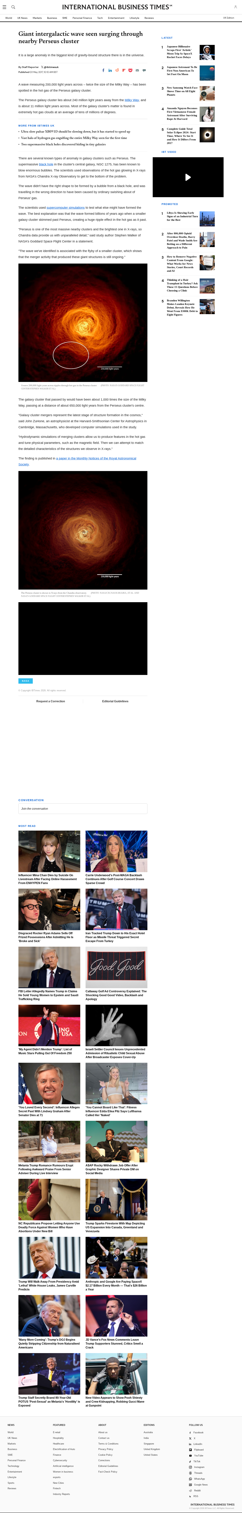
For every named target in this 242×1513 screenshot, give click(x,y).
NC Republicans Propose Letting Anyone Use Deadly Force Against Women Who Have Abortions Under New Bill (49, 1227)
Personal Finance (82, 18)
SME (64, 18)
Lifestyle (134, 18)
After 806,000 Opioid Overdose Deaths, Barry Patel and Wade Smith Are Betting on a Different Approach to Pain (182, 240)
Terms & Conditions (108, 1443)
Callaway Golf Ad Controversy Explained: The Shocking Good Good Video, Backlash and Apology (116, 995)
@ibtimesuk (51, 67)
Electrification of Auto (64, 1449)
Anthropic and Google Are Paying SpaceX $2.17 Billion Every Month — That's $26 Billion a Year (116, 1285)
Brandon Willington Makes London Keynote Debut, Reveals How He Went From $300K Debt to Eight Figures (182, 307)
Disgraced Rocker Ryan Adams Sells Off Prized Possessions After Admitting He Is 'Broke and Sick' (45, 937)
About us (103, 1432)
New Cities (58, 1483)
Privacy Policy (105, 1449)
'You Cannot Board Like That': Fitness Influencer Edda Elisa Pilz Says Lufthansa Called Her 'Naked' (113, 1111)
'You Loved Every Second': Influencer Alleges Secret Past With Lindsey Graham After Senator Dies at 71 (49, 1111)
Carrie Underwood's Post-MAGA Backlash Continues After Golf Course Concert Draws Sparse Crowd (115, 879)
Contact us (103, 1438)
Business (52, 18)
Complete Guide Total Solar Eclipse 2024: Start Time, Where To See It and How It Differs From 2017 (181, 135)
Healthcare (58, 1443)
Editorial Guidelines (115, 701)
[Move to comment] (144, 70)
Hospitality (58, 1438)
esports (57, 1477)
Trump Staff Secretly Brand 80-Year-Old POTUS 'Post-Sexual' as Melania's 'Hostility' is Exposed (49, 1401)
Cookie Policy (105, 1455)
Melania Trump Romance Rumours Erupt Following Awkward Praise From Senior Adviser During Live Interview (45, 1169)
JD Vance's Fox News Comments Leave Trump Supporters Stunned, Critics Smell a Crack (114, 1343)
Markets (37, 18)
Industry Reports (61, 1494)
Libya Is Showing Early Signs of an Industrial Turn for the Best (182, 216)
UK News (22, 18)
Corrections (104, 1460)
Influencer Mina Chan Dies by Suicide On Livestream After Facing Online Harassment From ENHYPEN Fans (47, 879)
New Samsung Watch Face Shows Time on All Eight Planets (182, 91)
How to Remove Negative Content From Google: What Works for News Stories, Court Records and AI (182, 263)
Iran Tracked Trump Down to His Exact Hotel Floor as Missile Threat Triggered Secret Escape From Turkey (115, 937)
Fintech (57, 1488)
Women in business (63, 1471)
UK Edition (228, 18)
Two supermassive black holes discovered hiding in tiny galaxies (63, 144)
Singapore (149, 1443)
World (8, 18)
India (146, 1438)
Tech (100, 18)
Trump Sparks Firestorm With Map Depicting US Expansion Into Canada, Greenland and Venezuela (115, 1227)
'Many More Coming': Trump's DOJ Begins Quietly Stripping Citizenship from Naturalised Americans (49, 1343)
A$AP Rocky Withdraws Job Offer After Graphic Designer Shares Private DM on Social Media (112, 1169)
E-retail (56, 1432)
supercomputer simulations (66, 207)
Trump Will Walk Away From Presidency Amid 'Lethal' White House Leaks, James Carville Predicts (48, 1285)
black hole (46, 164)
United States (151, 1455)
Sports (11, 1483)
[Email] (137, 70)
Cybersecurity (60, 1460)
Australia (148, 1432)
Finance (57, 1455)
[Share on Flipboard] (124, 70)
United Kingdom (152, 1449)
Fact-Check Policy (107, 1471)
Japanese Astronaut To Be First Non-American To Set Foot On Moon (182, 71)
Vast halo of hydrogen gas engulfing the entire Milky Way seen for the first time (74, 138)
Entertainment (116, 18)
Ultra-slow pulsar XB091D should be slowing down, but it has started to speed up (75, 131)
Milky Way (132, 100)
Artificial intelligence (63, 1466)
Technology (13, 1466)
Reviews (149, 18)
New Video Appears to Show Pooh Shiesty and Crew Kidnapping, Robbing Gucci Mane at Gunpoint (115, 1401)
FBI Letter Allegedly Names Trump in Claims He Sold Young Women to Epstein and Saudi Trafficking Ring (48, 995)
